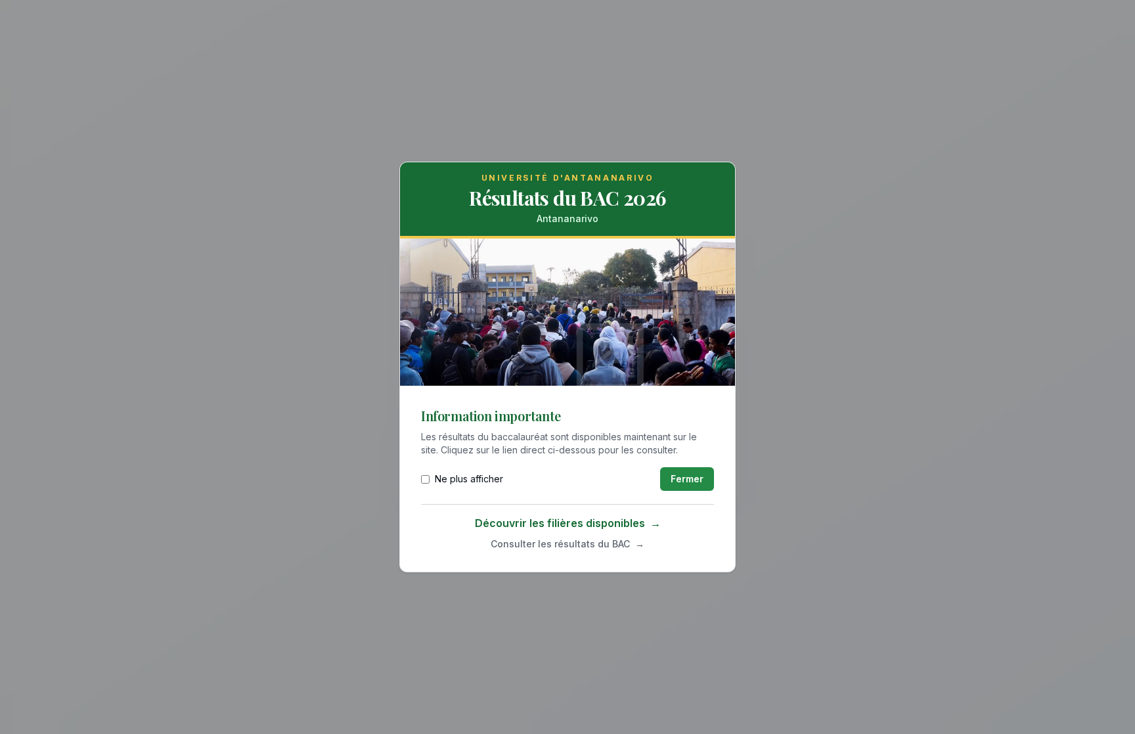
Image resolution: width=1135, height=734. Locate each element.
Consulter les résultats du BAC (567, 543)
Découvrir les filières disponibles (568, 523)
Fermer (687, 478)
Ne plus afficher (469, 478)
